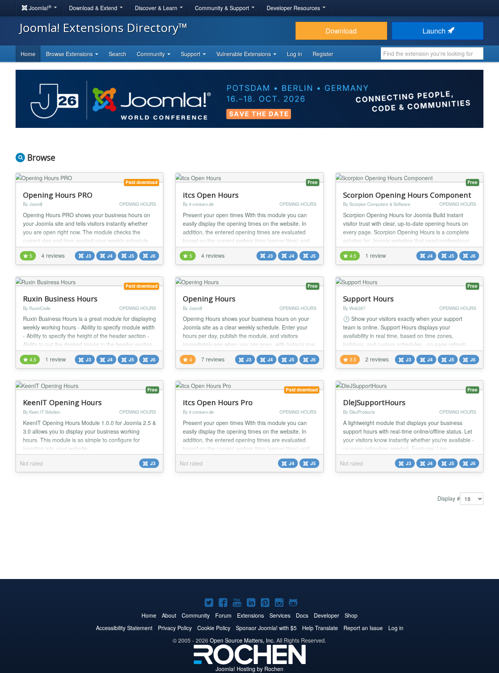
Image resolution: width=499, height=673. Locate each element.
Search (117, 54)
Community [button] (151, 54)
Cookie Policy (213, 628)
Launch (435, 30)
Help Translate (320, 628)
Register (323, 54)
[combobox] (432, 53)
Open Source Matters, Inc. (242, 640)
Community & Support (223, 8)
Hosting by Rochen (249, 669)
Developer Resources (294, 8)
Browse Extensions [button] (70, 54)
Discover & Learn (157, 8)
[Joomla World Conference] (249, 98)
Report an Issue (363, 628)
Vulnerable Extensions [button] (244, 54)
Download (341, 30)
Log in (294, 54)
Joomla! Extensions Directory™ (103, 27)
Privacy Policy (175, 628)
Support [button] (191, 54)
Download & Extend (94, 8)
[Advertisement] (249, 547)
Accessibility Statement (124, 628)
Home (28, 54)
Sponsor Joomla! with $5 (266, 628)
